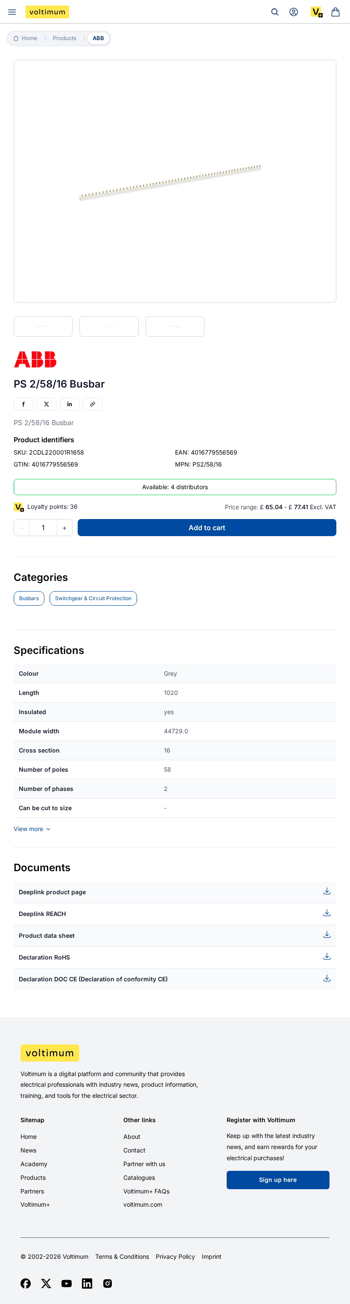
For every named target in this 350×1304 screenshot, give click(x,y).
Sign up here (278, 1179)
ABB (98, 38)
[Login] (293, 12)
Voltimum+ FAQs (146, 1191)
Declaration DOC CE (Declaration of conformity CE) (93, 979)
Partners (32, 1191)
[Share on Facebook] (23, 404)
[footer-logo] (175, 1053)
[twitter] (46, 1283)
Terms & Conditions (122, 1256)
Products (33, 1177)
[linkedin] (87, 1283)
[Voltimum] (47, 12)
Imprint (212, 1256)
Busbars (29, 598)
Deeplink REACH (42, 913)
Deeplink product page (52, 892)
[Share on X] (46, 404)
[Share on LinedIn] (69, 404)
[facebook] (25, 1283)
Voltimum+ (35, 1204)
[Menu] (11, 11)
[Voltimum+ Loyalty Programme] (316, 12)
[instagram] (107, 1283)
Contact (134, 1150)
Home (28, 1136)
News (28, 1150)
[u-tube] (66, 1283)
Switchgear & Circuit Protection (93, 598)
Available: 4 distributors (175, 486)
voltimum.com (142, 1204)
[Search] (275, 12)
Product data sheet (47, 935)
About (131, 1136)
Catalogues (139, 1177)
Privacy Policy (175, 1256)
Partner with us (144, 1163)
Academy (33, 1163)
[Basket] (335, 12)
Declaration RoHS (44, 957)
